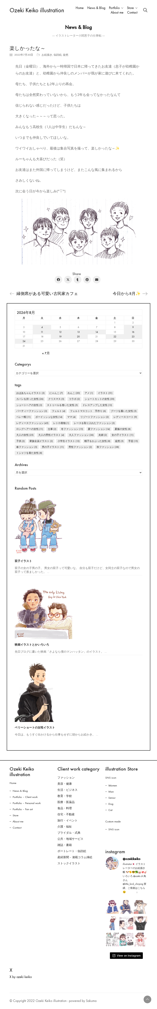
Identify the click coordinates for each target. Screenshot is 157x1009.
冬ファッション (72, 429)
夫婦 (102, 434)
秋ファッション (108, 447)
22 (115, 336)
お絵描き (47, 54)
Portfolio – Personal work (27, 803)
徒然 (65, 54)
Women (112, 785)
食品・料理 (64, 808)
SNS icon (110, 777)
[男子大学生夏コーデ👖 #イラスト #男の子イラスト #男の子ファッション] (140, 923)
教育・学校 (64, 796)
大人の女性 (25, 434)
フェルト (58, 411)
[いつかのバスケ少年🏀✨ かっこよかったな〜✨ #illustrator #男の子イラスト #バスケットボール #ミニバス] (126, 907)
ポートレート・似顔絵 (71, 851)
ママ (71, 417)
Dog (110, 804)
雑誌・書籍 (64, 845)
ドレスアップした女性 (97, 405)
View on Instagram (129, 955)
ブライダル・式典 (68, 832)
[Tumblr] (77, 279)
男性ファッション (80, 447)
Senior (111, 797)
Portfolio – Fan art (23, 809)
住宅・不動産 (66, 814)
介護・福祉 (64, 826)
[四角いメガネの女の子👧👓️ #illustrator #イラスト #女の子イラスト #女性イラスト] (140, 907)
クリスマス (56, 399)
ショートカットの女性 (99, 399)
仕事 (52, 429)
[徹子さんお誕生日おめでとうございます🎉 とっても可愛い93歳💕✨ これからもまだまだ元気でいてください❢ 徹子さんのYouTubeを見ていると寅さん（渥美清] (126, 923)
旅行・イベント (67, 820)
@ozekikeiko (132, 859)
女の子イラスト (122, 434)
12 (60, 332)
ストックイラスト (68, 863)
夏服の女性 (123, 429)
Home (13, 783)
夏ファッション (99, 429)
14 (96, 332)
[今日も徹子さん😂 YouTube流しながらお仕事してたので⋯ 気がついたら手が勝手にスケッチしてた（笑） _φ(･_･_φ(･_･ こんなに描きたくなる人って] (112, 907)
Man (111, 791)
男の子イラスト (53, 447)
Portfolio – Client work (25, 797)
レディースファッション (32, 423)
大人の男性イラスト (51, 434)
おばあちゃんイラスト (30, 393)
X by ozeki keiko (21, 977)
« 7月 (46, 353)
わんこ (74, 393)
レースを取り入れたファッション (94, 423)
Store (15, 815)
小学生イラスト (69, 441)
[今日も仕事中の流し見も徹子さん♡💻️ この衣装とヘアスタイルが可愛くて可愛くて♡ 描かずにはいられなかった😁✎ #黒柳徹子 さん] (140, 939)
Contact (17, 827)
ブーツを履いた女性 (124, 411)
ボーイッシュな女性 (48, 417)
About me (18, 821)
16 (133, 332)
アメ (89, 393)
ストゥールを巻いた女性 (62, 405)
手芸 (133, 441)
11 (42, 332)
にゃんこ (56, 393)
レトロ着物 (61, 423)
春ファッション (26, 447)
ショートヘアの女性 (29, 405)
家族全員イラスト (41, 441)
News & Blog (20, 791)
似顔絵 (58, 54)
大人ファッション (81, 434)
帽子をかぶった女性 (97, 441)
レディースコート (125, 417)
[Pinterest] (87, 279)
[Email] (97, 279)
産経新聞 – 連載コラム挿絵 (74, 857)
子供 (20, 441)
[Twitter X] (68, 279)
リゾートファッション (94, 417)
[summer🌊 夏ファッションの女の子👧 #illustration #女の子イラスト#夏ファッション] (112, 923)
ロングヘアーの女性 (29, 429)
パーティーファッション (31, 411)
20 (78, 336)
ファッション (66, 777)
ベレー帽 (23, 417)
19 (60, 336)
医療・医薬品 (66, 802)
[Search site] (145, 10)
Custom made (113, 821)
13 (78, 332)
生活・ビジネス (67, 790)
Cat (110, 810)
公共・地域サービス (70, 839)
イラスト (105, 393)
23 (133, 336)
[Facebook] (58, 279)
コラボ (74, 399)
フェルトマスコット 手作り (88, 411)
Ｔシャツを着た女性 (29, 452)
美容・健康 (64, 783)
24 (24, 341)
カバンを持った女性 (29, 399)
